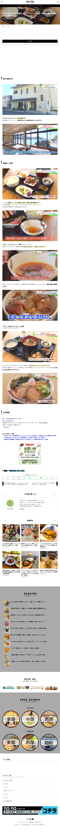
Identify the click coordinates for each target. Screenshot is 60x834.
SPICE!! (20, 18)
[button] (7, 478)
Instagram (6, 427)
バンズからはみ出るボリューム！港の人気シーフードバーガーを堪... (29, 641)
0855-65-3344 (9, 420)
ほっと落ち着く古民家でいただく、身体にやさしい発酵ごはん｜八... (29, 601)
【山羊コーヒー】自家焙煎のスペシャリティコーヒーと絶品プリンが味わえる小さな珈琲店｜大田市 (30, 435)
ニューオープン (12, 18)
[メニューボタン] (2, 2)
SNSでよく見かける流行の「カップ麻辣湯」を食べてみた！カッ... (28, 621)
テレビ (6, 794)
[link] (21, 509)
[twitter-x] (23, 509)
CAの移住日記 (8, 801)
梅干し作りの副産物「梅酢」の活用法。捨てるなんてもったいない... (29, 635)
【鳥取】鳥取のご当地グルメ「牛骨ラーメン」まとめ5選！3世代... (28, 654)
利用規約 (31, 822)
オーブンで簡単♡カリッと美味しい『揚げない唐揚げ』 (25, 648)
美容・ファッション (9, 790)
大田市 (16, 18)
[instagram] (30, 819)
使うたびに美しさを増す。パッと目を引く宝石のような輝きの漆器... (29, 628)
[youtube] (33, 819)
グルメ (5, 18)
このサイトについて (23, 822)
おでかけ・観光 (8, 780)
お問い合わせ (38, 822)
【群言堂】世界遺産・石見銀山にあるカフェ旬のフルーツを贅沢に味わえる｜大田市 (26, 439)
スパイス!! (10, 509)
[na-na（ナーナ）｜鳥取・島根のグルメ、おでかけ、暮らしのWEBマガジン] (30, 2)
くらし (6, 787)
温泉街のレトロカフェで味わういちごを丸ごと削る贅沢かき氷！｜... (29, 615)
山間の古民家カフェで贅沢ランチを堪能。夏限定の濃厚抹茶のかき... (29, 608)
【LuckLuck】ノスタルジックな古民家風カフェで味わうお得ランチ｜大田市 (24, 437)
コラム (6, 797)
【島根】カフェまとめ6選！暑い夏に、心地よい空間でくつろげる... (28, 661)
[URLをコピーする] (52, 478)
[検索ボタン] (58, 2)
